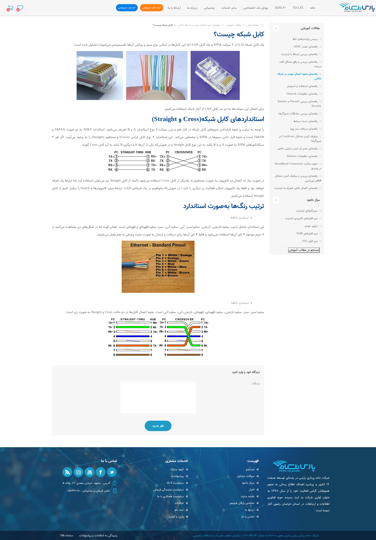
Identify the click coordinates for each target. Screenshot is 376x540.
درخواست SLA (175, 483)
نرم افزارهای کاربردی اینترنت (302, 218)
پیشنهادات (177, 476)
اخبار (251, 489)
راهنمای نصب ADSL (306, 46)
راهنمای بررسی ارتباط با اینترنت (300, 54)
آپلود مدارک (177, 469)
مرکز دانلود (248, 483)
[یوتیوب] (89, 472)
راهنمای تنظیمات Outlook (303, 94)
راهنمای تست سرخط (306, 121)
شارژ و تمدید (176, 516)
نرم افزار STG (310, 241)
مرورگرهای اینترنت (307, 210)
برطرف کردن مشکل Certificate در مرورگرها (300, 138)
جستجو (250, 469)
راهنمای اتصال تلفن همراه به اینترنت (296, 188)
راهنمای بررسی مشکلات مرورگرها (299, 113)
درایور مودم (312, 226)
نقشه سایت (247, 496)
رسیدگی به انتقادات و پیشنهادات (98, 535)
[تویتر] (112, 472)
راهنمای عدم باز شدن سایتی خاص (298, 148)
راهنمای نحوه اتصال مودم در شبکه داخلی (299, 76)
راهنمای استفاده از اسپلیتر (303, 86)
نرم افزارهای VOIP (307, 233)
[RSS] (67, 472)
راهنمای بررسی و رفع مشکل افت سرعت (300, 64)
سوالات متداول (245, 476)
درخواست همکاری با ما (170, 496)
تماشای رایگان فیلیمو (242, 503)
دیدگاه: (256, 383)
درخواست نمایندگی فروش (169, 489)
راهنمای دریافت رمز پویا (304, 129)
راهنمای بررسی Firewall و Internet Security (299, 103)
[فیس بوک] (101, 472)
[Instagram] (78, 472)
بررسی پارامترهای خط (306, 39)
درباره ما (249, 510)
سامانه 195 (66, 535)
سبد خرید (10, 8)
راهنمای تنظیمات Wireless (303, 156)
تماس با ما (248, 516)
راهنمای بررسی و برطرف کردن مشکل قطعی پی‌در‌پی (298, 178)
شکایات (179, 503)
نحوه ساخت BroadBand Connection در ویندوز (298, 166)
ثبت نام (179, 510)
